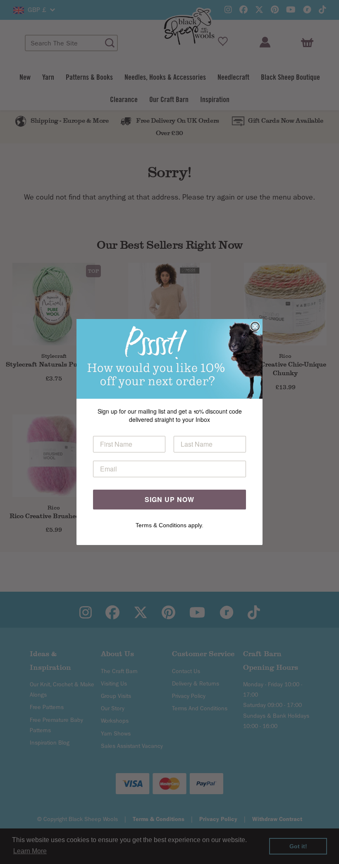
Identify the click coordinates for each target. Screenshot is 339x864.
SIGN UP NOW (169, 499)
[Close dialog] (255, 326)
